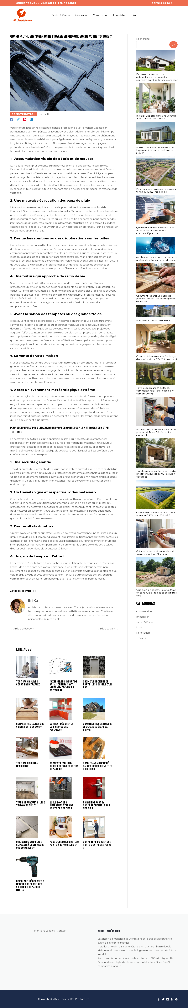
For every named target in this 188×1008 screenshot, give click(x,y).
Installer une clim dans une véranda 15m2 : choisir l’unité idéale (156, 117)
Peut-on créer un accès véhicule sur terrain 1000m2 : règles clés (156, 190)
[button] (46, 3)
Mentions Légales (44, 930)
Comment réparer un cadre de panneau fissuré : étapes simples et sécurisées (156, 298)
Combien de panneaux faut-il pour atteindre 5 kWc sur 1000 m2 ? (155, 514)
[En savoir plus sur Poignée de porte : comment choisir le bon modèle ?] (94, 787)
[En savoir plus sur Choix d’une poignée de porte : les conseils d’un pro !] (94, 666)
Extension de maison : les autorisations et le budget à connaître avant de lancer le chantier (157, 77)
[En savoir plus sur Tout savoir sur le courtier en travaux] (27, 666)
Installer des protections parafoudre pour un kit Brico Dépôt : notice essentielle (156, 432)
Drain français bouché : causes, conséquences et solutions (98, 766)
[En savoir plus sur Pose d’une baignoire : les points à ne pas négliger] (60, 826)
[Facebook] (11, 119)
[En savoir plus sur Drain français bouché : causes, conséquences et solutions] (94, 748)
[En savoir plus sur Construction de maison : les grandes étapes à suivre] (94, 708)
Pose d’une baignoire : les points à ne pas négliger (64, 843)
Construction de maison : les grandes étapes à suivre (97, 727)
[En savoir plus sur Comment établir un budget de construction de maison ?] (60, 748)
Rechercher (143, 38)
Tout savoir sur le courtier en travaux (28, 683)
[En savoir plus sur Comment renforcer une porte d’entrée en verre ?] (94, 826)
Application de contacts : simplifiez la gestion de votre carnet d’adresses (156, 258)
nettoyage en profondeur (71, 165)
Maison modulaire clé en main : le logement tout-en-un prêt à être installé (155, 150)
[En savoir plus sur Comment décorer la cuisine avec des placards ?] (60, 708)
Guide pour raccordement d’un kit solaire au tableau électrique (155, 552)
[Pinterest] (24, 119)
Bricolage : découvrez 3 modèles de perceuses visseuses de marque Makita (30, 885)
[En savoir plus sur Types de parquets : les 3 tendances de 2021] (27, 787)
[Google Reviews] (176, 999)
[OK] (173, 44)
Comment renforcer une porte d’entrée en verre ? (97, 845)
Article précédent (22, 628)
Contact (61, 930)
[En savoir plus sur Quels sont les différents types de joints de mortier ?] (60, 787)
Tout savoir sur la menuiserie (27, 764)
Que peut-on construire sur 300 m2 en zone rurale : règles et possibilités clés (156, 593)
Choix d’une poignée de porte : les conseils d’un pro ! (97, 684)
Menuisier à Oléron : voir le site (153, 320)
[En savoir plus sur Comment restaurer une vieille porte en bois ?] (27, 708)
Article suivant (108, 628)
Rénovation (143, 632)
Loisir (139, 627)
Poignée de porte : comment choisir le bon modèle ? (96, 805)
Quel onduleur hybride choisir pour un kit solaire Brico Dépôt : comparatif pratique (155, 230)
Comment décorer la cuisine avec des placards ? (61, 727)
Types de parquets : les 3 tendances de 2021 (30, 804)
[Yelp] (172, 999)
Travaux (141, 638)
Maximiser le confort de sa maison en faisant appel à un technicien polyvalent (63, 686)
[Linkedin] (31, 119)
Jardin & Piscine (145, 622)
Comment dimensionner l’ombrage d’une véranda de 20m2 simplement (156, 358)
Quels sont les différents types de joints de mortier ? (61, 805)
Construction (23, 114)
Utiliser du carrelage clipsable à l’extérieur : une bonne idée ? (30, 845)
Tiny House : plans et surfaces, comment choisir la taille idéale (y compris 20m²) (154, 390)
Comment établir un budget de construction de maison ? (63, 766)
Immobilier (142, 616)
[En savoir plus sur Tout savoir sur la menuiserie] (27, 748)
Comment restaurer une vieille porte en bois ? (30, 725)
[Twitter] (18, 119)
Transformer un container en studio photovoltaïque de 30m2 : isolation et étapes (156, 474)
